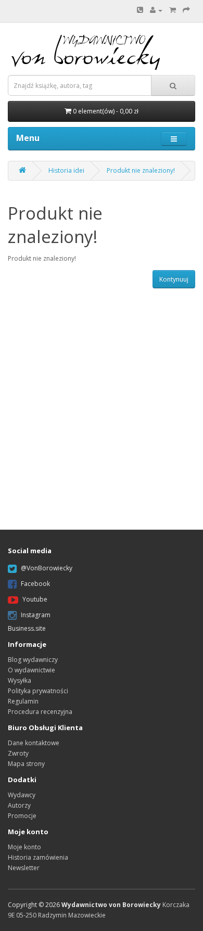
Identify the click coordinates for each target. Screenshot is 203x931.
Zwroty (18, 753)
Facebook (35, 584)
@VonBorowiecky (46, 568)
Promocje (22, 815)
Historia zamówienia (38, 857)
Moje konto (24, 847)
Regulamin (23, 701)
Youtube (34, 599)
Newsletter (24, 867)
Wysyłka (19, 680)
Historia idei (66, 170)
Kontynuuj (173, 279)
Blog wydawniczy (33, 659)
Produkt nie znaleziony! (141, 170)
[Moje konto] (156, 10)
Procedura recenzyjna (40, 711)
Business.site (27, 628)
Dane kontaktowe (33, 742)
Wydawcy (21, 794)
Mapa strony (26, 763)
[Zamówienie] (186, 10)
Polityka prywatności (38, 690)
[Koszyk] (172, 10)
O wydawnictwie (31, 670)
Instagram (35, 615)
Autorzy (19, 805)
